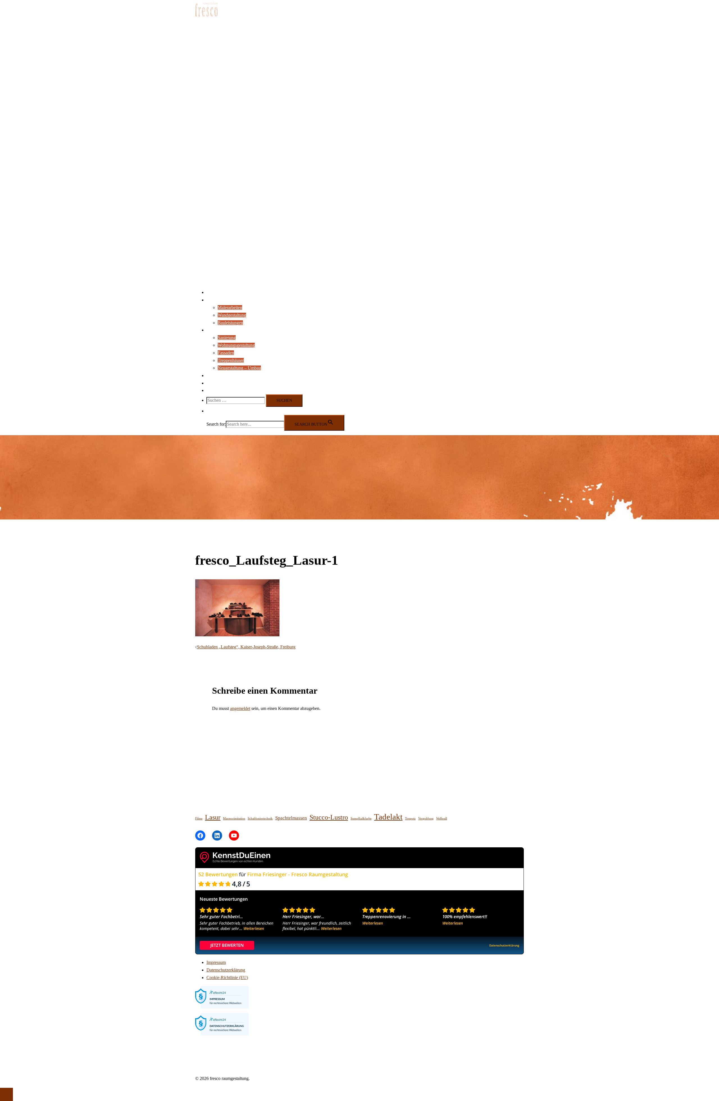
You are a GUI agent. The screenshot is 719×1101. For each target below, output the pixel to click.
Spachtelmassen (291, 818)
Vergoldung (426, 818)
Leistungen (216, 300)
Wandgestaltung (232, 315)
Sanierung (227, 337)
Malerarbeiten (230, 307)
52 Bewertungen (218, 874)
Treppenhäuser (231, 360)
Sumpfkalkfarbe (361, 818)
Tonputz (410, 818)
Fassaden (226, 352)
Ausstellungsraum (222, 375)
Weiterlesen (254, 928)
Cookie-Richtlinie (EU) (227, 977)
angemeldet (240, 708)
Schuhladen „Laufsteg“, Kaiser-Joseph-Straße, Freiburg (246, 646)
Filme (198, 818)
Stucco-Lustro (329, 817)
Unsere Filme (218, 383)
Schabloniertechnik (260, 818)
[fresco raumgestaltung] (206, 21)
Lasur (212, 817)
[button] (209, 410)
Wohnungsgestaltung (236, 345)
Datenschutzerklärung (225, 970)
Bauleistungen (230, 322)
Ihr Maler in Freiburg (225, 292)
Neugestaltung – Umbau (239, 368)
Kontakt (213, 390)
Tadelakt (388, 816)
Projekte (213, 330)
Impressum (216, 962)
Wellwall (441, 818)
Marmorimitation (234, 818)
